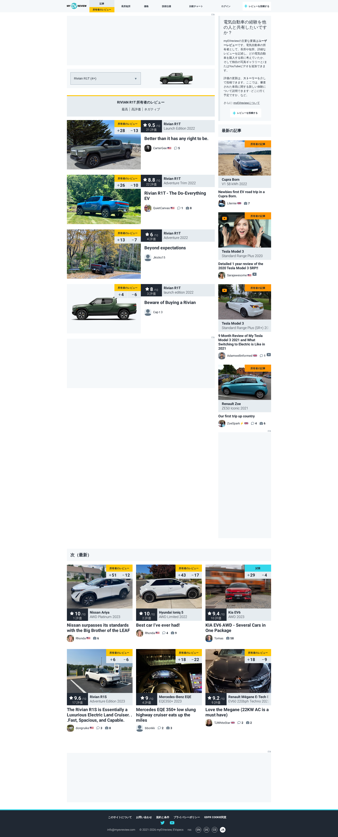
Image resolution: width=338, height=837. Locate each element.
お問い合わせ (144, 817)
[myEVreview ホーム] (77, 6)
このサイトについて (120, 817)
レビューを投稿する (259, 6)
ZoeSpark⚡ (235, 423)
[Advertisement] (141, 40)
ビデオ (254, 274)
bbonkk (150, 728)
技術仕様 (166, 6)
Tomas (218, 638)
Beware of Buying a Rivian (170, 302)
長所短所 (125, 6)
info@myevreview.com (121, 829)
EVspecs (178, 829)
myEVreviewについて (246, 103)
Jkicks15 (159, 257)
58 (232, 638)
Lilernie (232, 203)
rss (189, 829)
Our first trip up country (236, 416)
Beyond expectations (165, 247)
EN (198, 829)
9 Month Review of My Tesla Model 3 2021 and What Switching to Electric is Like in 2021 (241, 342)
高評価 (136, 109)
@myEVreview (162, 822)
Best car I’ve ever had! (158, 625)
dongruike (82, 728)
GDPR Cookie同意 (215, 817)
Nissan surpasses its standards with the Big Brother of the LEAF (98, 628)
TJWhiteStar (222, 723)
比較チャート (196, 6)
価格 (146, 6)
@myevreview (172, 822)
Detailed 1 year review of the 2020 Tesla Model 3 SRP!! (240, 266)
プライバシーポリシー (187, 817)
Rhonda (81, 638)
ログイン (225, 6)
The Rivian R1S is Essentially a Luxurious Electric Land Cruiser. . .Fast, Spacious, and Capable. (99, 715)
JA (222, 829)
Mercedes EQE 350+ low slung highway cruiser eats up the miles (166, 715)
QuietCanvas (161, 208)
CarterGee (160, 148)
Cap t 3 (158, 312)
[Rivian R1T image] (104, 308)
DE (206, 829)
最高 (125, 109)
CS (214, 829)
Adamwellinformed (239, 355)
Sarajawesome (237, 275)
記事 (102, 3)
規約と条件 (162, 817)
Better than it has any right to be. (176, 138)
